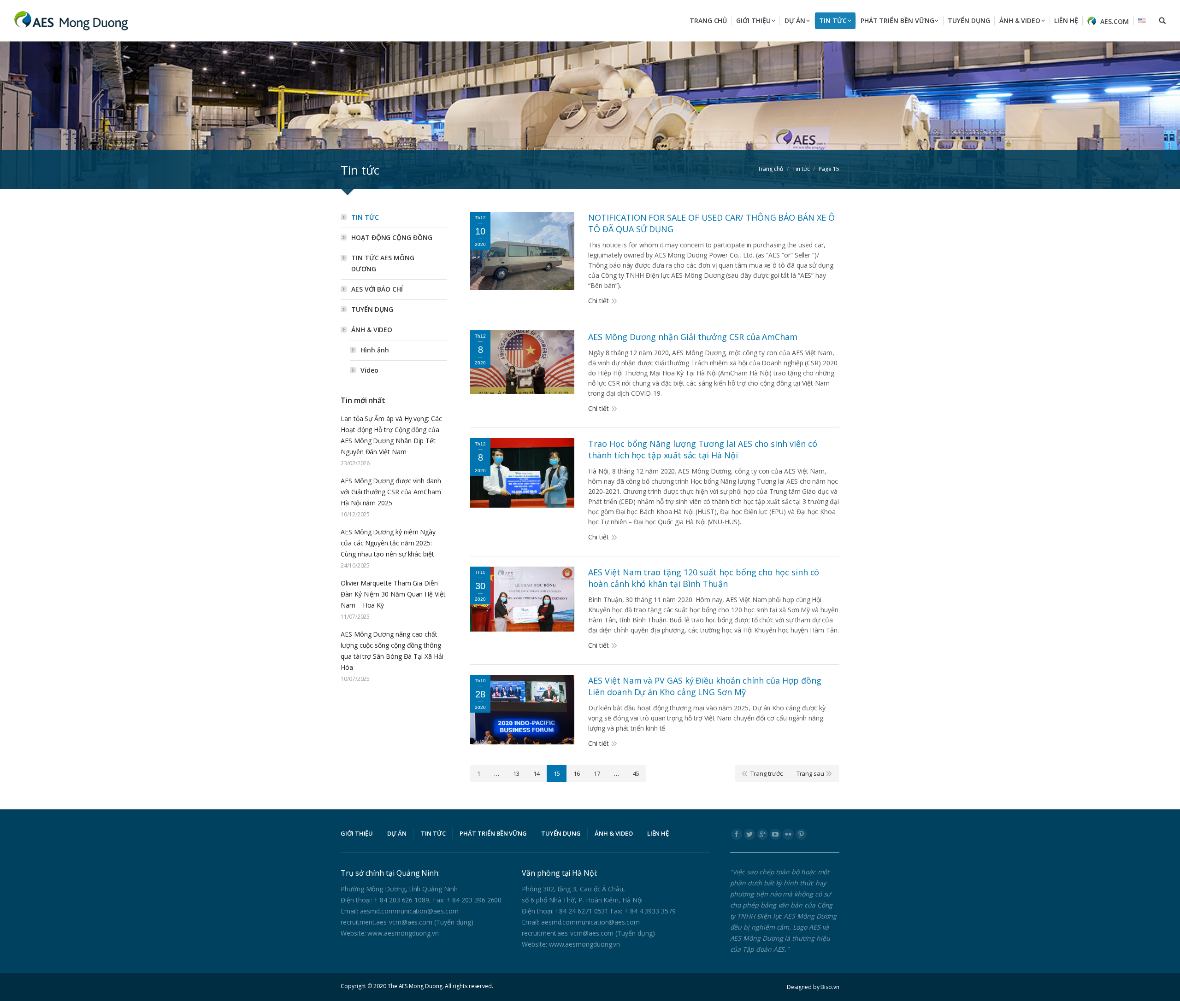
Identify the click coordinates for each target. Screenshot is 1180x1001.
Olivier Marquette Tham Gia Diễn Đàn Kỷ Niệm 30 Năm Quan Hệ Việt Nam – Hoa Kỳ (393, 594)
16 (576, 773)
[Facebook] (736, 834)
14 (536, 773)
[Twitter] (749, 834)
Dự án (397, 833)
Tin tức (365, 217)
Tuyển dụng (372, 309)
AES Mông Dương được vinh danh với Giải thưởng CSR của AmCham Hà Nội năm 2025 (391, 491)
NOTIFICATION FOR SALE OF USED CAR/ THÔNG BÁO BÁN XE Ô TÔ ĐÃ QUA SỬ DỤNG (711, 223)
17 (597, 773)
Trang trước (766, 773)
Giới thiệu (357, 833)
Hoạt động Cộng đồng (391, 237)
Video (369, 370)
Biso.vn (829, 987)
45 (636, 773)
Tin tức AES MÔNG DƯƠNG (382, 263)
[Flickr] (788, 834)
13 (516, 773)
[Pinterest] (801, 834)
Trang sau (810, 773)
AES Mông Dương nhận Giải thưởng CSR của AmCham (692, 336)
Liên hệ (658, 833)
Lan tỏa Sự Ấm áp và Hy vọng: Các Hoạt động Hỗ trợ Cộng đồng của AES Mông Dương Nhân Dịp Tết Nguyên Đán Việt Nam (391, 435)
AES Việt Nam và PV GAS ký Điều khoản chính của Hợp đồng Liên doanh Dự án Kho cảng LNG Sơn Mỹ (704, 686)
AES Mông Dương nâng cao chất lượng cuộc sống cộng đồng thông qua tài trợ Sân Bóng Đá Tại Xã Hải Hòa (392, 651)
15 (557, 773)
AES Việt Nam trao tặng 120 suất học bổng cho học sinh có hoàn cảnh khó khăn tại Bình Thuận (703, 578)
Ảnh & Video (371, 329)
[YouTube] (775, 834)
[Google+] (762, 834)
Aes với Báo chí (377, 289)
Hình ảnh (374, 349)
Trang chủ (770, 169)
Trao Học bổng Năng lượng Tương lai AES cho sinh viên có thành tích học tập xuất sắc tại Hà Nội (702, 449)
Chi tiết (598, 300)
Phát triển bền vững (493, 833)
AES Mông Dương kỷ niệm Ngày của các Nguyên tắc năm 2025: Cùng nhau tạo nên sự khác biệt (388, 542)
